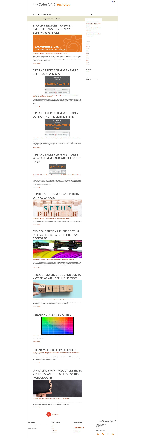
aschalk (65, 53)
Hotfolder (48, 218)
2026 (87, 43)
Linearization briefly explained (54, 350)
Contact (53, 425)
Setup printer (62, 218)
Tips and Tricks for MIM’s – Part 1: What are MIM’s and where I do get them (57, 158)
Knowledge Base (52, 53)
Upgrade (60, 53)
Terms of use (54, 432)
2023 (87, 48)
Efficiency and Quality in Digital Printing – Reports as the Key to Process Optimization (93, 29)
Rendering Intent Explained (52, 314)
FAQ (52, 426)
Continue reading (37, 63)
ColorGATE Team (77, 431)
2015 (87, 62)
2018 (87, 57)
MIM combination (73, 95)
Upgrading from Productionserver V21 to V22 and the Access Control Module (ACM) (57, 374)
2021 (87, 51)
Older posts (53, 414)
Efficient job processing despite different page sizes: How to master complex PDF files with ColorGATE (93, 35)
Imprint (49, 14)
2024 (87, 46)
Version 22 (66, 299)
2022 (87, 50)
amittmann (50, 96)
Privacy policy (54, 430)
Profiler (38, 96)
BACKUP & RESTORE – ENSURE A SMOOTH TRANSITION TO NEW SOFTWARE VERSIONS (52, 29)
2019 (87, 55)
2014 (87, 64)
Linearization (65, 95)
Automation (49, 95)
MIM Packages (74, 137)
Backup (47, 53)
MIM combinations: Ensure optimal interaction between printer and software (57, 234)
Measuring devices (60, 352)
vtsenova (68, 218)
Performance (53, 335)
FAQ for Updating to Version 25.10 (92, 31)
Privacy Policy (42, 14)
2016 (87, 60)
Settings (57, 53)
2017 (87, 58)
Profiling (41, 96)
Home (34, 14)
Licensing (59, 299)
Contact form (76, 432)
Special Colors (66, 335)
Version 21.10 (55, 398)
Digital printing (54, 95)
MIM (69, 95)
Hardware (49, 299)
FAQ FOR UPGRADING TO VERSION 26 (92, 21)
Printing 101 (58, 335)
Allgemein (42, 53)
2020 (87, 53)
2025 (87, 44)
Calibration (48, 335)
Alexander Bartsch (74, 335)
